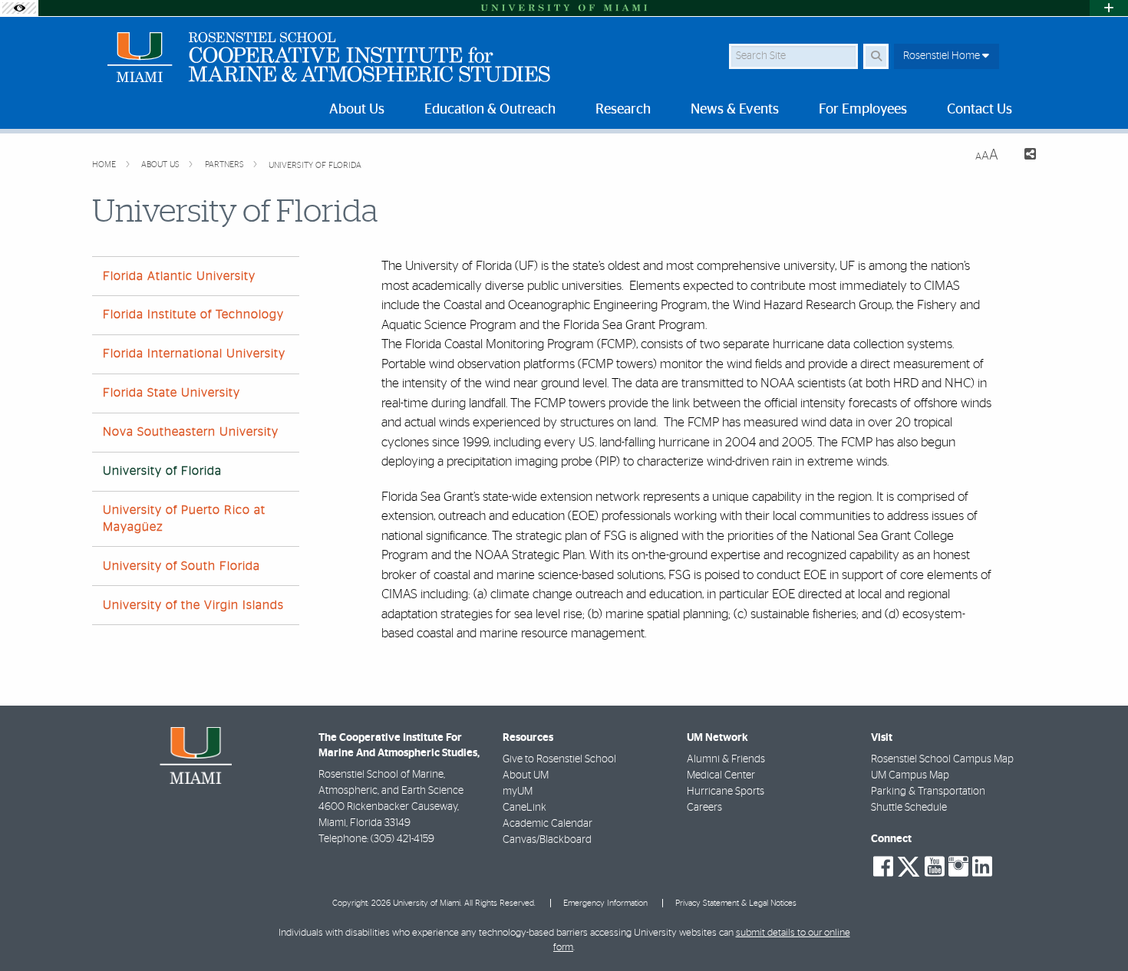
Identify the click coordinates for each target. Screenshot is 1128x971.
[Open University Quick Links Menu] (1109, 8)
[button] (1094, 928)
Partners (225, 164)
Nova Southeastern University (191, 432)
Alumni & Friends (726, 759)
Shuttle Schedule (909, 807)
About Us (161, 164)
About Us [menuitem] (356, 110)
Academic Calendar (547, 823)
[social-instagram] (958, 866)
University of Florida (315, 165)
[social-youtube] (935, 866)
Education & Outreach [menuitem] (490, 110)
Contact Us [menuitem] (979, 110)
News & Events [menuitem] (735, 110)
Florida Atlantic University (179, 276)
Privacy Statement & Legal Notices (736, 903)
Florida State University (171, 393)
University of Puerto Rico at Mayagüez (184, 518)
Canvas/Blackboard (547, 839)
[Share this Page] (1023, 156)
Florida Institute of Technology (193, 314)
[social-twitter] (908, 865)
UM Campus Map (910, 775)
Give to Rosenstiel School (559, 759)
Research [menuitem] (623, 110)
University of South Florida (181, 566)
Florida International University (194, 353)
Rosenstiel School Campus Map (942, 759)
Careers (704, 807)
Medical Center (721, 775)
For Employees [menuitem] (863, 110)
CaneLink (524, 807)
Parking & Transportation (928, 791)
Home (105, 164)
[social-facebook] (883, 866)
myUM (518, 791)
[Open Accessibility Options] (19, 8)
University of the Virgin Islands (193, 605)
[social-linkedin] (982, 866)
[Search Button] (876, 56)
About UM (526, 775)
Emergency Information (605, 903)
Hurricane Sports (725, 791)
